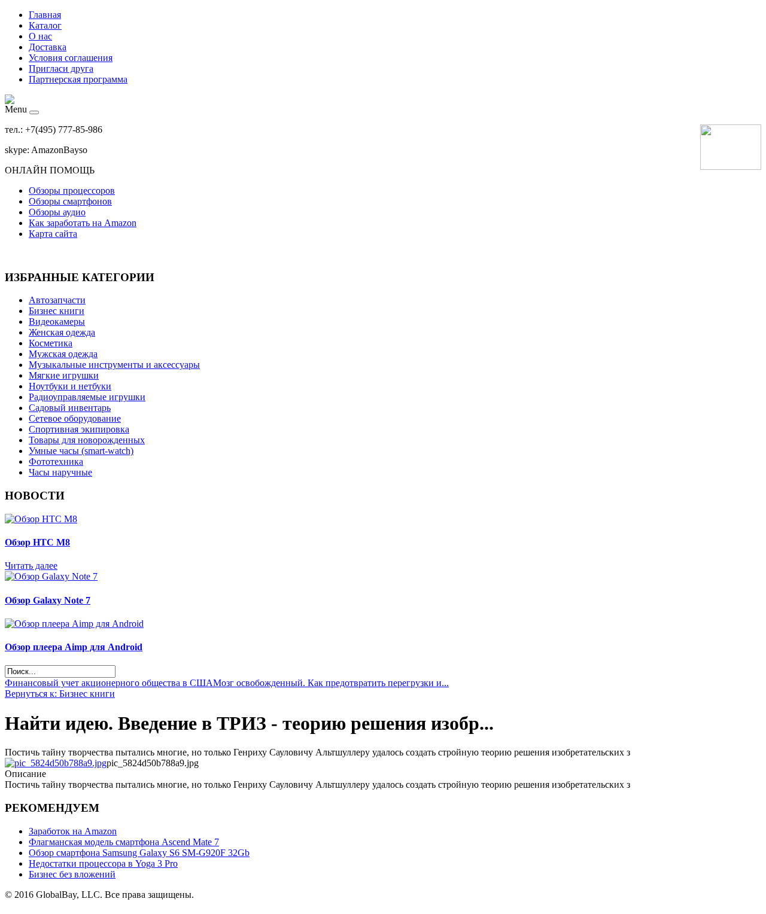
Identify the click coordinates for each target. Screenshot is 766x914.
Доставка (47, 47)
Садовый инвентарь (70, 408)
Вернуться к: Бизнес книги (60, 693)
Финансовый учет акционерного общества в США (109, 683)
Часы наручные (60, 472)
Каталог (45, 25)
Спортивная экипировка (79, 429)
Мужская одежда (63, 354)
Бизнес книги (56, 311)
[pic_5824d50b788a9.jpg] (56, 763)
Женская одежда (62, 332)
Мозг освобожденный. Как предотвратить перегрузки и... (331, 683)
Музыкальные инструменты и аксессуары (114, 364)
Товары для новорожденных (87, 440)
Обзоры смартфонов (70, 201)
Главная (45, 15)
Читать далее (31, 565)
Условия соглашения (71, 58)
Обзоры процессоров (72, 190)
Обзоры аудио (57, 212)
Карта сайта (53, 233)
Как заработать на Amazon (82, 223)
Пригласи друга (61, 68)
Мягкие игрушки (64, 375)
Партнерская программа (78, 79)
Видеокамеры (57, 321)
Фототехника (56, 461)
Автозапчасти (57, 300)
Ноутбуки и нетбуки (70, 386)
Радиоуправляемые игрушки (87, 397)
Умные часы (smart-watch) (81, 451)
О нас (40, 36)
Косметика (50, 343)
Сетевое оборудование (75, 418)
